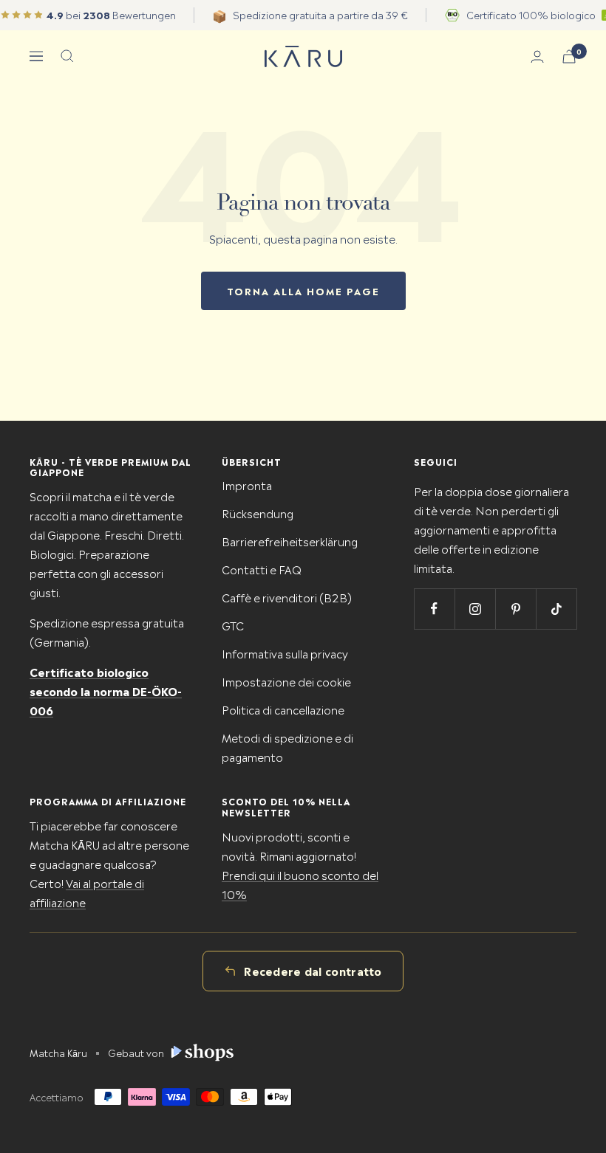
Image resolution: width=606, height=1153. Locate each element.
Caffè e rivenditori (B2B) (287, 596)
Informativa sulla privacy (285, 652)
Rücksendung (257, 512)
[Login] (537, 56)
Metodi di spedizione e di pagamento (287, 747)
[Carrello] (569, 56)
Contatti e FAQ (262, 568)
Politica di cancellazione (283, 709)
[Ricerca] (67, 56)
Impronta (247, 484)
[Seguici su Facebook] (434, 608)
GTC (233, 624)
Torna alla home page (303, 290)
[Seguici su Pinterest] (515, 608)
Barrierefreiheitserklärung (290, 540)
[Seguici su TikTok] (556, 608)
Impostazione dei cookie (286, 680)
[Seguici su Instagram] (474, 608)
